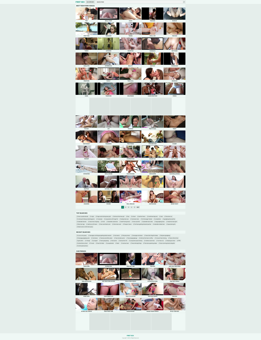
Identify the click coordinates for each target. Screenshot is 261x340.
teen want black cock (105, 224)
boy (128, 216)
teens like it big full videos (152, 235)
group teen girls (171, 224)
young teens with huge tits (111, 219)
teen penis (114, 240)
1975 (179, 240)
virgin (92, 216)
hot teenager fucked (147, 219)
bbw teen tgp (81, 224)
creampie (100, 219)
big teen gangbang (165, 235)
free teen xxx (169, 216)
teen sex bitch (136, 221)
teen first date (100, 243)
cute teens (95, 238)
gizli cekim (80, 240)
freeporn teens (127, 224)
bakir (118, 243)
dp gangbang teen (160, 221)
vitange (88, 240)
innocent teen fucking (161, 238)
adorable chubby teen (159, 224)
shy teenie (117, 235)
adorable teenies (82, 221)
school (134, 216)
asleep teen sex (125, 219)
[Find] (184, 2)
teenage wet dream (138, 235)
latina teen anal (117, 224)
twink (103, 221)
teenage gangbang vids (83, 238)
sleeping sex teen (171, 240)
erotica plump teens (83, 245)
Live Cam (91, 2)
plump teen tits (123, 240)
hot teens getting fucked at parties (143, 224)
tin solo (92, 243)
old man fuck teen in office (146, 238)
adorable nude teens (113, 221)
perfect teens (142, 216)
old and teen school (82, 243)
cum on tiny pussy (82, 235)
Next (138, 207)
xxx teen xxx (161, 240)
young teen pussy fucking (136, 240)
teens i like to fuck (174, 238)
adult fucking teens (125, 221)
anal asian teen (135, 219)
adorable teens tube (148, 221)
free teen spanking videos (151, 243)
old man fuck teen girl (119, 216)
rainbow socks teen (150, 240)
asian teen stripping (94, 221)
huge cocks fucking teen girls (104, 216)
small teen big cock (153, 216)
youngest (95, 240)
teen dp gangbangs (132, 238)
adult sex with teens (92, 224)
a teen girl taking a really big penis (86, 219)
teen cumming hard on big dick (167, 243)
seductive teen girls (172, 221)
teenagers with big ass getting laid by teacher (100, 235)
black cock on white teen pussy (85, 226)
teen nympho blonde (83, 216)
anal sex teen (125, 243)
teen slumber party (120, 238)
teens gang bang (105, 240)
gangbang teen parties (169, 219)
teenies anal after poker (106, 238)
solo (162, 216)
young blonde (110, 243)
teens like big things (136, 243)
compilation (158, 219)
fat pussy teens (126, 235)
